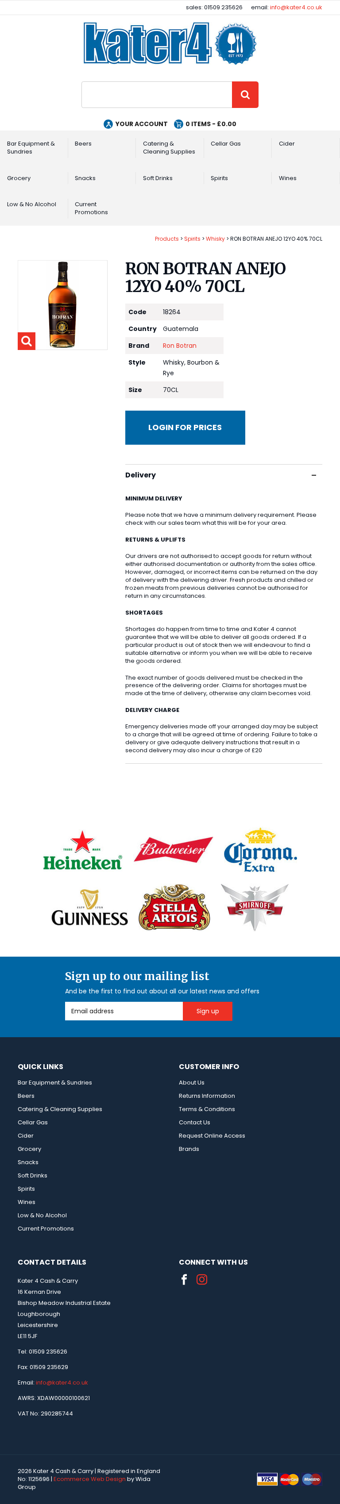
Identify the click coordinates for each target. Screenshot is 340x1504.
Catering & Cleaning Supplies (169, 147)
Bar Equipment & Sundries (31, 147)
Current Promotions (91, 208)
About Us (192, 1082)
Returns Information (207, 1096)
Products (167, 238)
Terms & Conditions (207, 1109)
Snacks (85, 178)
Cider (287, 143)
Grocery (19, 178)
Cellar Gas (226, 143)
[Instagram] (202, 1279)
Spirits (219, 178)
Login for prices (185, 427)
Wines (288, 178)
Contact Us (194, 1122)
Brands (189, 1149)
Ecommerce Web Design (90, 1479)
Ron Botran (180, 345)
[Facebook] (184, 1279)
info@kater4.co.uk (296, 7)
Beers (83, 143)
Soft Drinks (158, 178)
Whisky (215, 238)
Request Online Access (212, 1135)
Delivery (140, 475)
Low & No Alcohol (31, 204)
